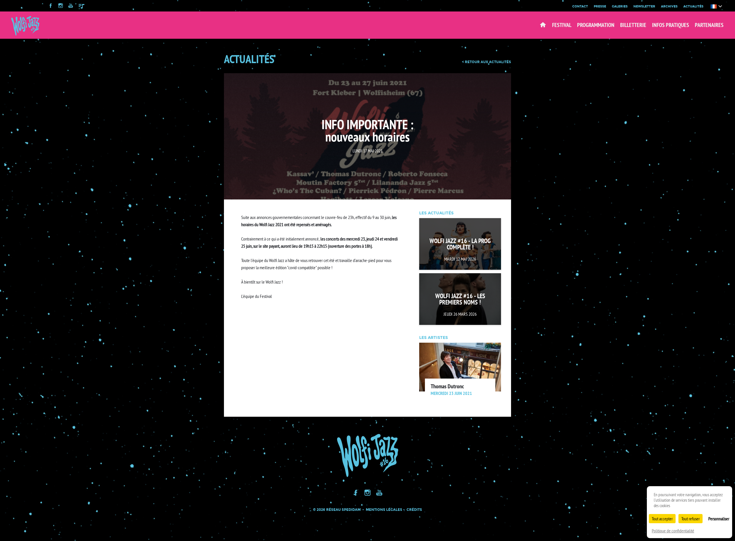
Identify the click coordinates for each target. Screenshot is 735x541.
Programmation (595, 25)
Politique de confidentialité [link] (673, 531)
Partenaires (709, 25)
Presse (600, 6)
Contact (580, 6)
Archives (669, 6)
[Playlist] (81, 6)
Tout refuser (690, 518)
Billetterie (633, 25)
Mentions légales (384, 509)
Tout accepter (662, 518)
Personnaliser (718, 518)
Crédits (414, 509)
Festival (561, 25)
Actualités (693, 6)
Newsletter (644, 6)
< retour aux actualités (486, 62)
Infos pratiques (670, 25)
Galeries (620, 6)
